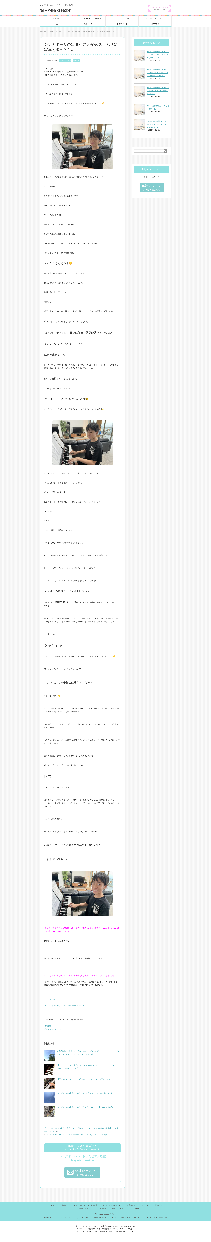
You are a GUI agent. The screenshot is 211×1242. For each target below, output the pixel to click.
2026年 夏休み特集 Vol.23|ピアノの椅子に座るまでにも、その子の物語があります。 (158, 73)
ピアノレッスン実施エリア (153, 1205)
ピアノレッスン (65, 61)
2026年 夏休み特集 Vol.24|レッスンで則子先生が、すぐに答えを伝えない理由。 (158, 55)
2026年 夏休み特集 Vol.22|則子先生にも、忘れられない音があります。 (158, 91)
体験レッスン (89, 24)
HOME (52, 1205)
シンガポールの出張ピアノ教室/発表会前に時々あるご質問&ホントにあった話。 (79, 1135)
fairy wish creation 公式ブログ (105, 1214)
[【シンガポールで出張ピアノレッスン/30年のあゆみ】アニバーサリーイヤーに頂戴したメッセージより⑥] (49, 1073)
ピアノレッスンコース (122, 18)
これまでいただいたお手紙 (157, 1218)
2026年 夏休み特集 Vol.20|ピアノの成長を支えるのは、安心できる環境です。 (158, 124)
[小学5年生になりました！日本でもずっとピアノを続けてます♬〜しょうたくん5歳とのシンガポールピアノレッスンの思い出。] (49, 1059)
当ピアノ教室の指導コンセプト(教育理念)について (64, 1006)
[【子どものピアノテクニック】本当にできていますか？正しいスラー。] (49, 1087)
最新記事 (76, 61)
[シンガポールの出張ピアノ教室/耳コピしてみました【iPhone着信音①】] (49, 1115)
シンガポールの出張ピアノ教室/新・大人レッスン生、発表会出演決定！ (85, 1093)
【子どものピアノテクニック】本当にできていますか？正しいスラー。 (85, 1079)
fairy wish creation (56, 8)
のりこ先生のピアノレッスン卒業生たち (127, 1218)
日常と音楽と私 (100, 1218)
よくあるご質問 (82, 1218)
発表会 (56, 24)
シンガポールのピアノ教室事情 (89, 18)
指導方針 (56, 18)
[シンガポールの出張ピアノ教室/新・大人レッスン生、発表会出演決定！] (49, 1101)
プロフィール (122, 24)
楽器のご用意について (155, 18)
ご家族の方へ (131, 1205)
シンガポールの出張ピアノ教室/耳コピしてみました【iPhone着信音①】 (85, 1107)
